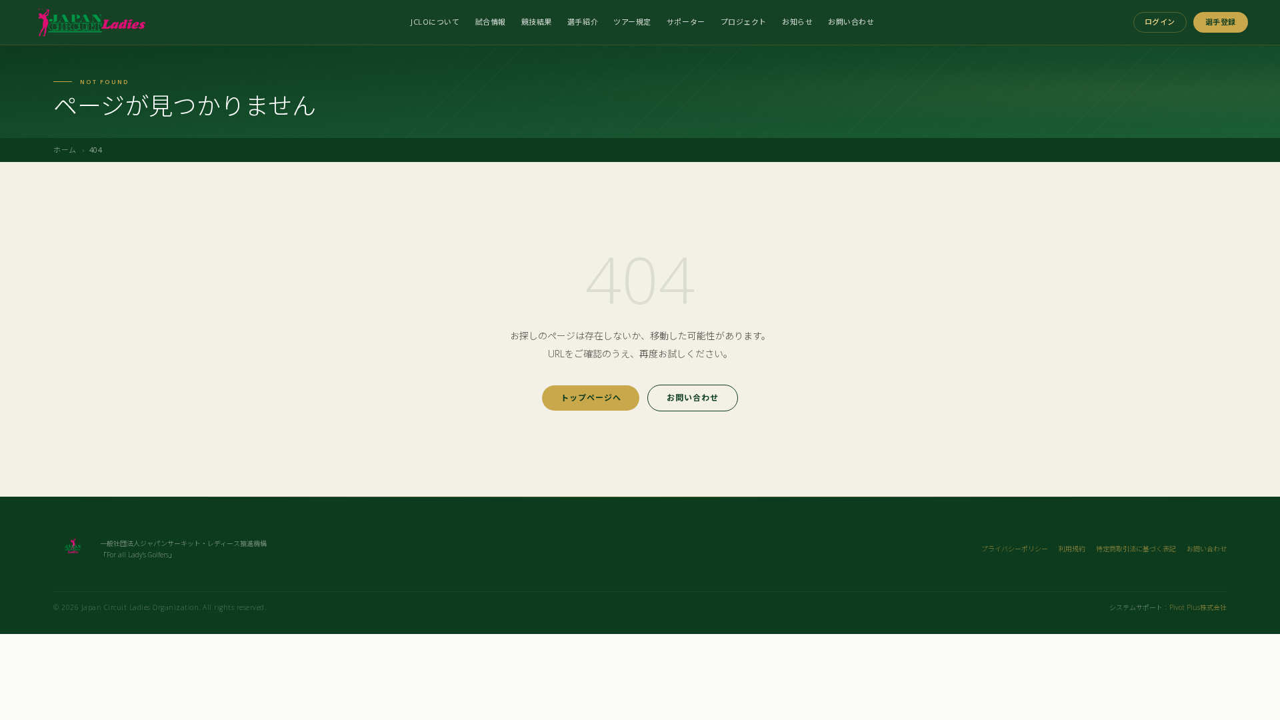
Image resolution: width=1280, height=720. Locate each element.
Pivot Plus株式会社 (1198, 607)
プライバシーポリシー (1014, 548)
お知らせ (797, 22)
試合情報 (490, 22)
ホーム (65, 150)
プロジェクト (744, 22)
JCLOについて (435, 22)
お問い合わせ (851, 22)
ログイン (1160, 22)
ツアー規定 (632, 22)
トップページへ (591, 397)
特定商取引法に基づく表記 (1136, 548)
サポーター (686, 22)
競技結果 (536, 22)
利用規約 (1072, 548)
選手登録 (1220, 22)
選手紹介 (582, 22)
